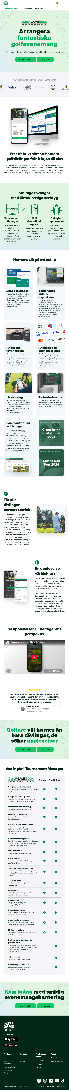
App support (40, 1060)
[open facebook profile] (39, 1080)
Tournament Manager (8, 1072)
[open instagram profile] (45, 1080)
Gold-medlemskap (8, 1062)
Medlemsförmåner (10, 1067)
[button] (57, 3)
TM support (40, 1064)
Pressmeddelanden (57, 1061)
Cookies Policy (61, 1086)
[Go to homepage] (7, 3)
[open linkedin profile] (51, 1080)
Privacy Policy (51, 1086)
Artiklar (38, 1068)
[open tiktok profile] (63, 1080)
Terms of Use (40, 1086)
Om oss (22, 1058)
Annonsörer (55, 1058)
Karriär (22, 1061)
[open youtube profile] (57, 1080)
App (5, 1058)
